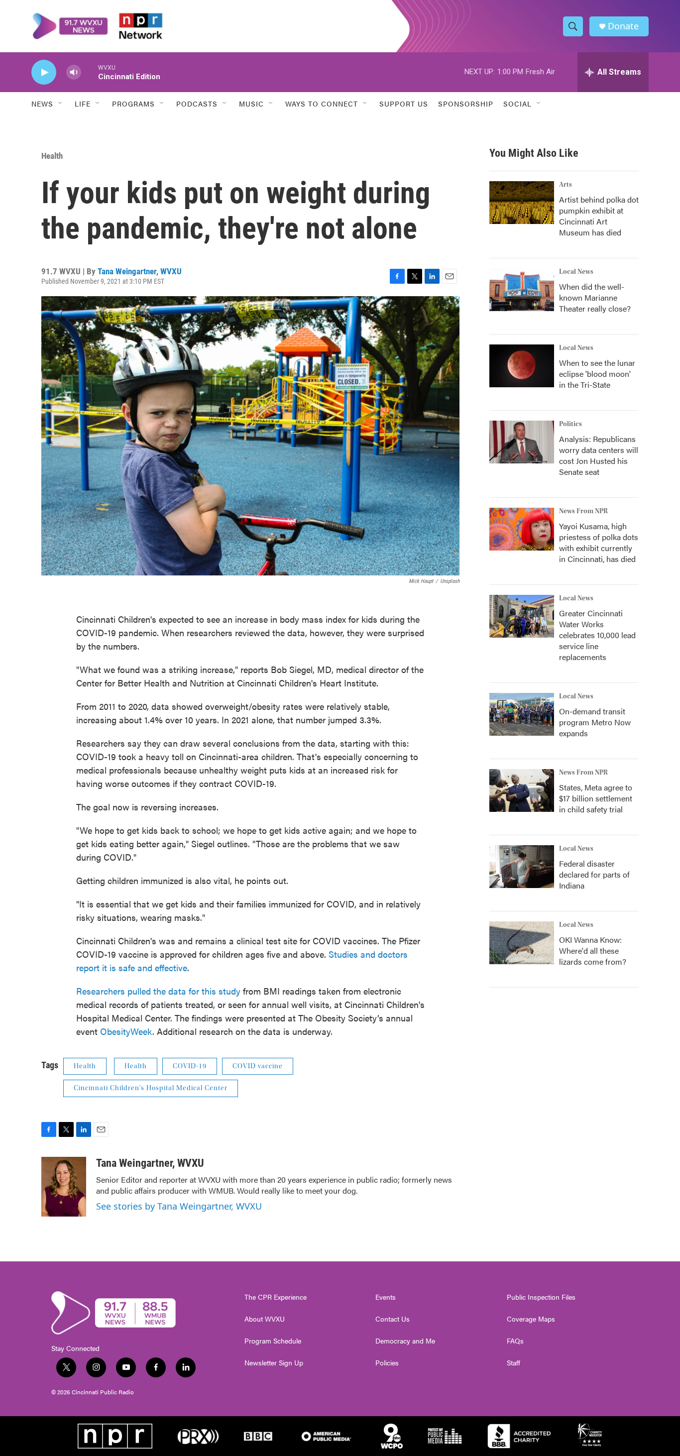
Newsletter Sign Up (273, 1363)
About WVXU (264, 1319)
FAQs (515, 1341)
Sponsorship (465, 104)
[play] (44, 72)
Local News (576, 272)
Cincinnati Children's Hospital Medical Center (150, 1088)
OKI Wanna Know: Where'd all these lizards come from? (592, 950)
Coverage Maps (531, 1319)
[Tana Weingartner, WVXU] (63, 1187)
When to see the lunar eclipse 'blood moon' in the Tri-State (597, 373)
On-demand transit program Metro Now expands (595, 722)
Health (52, 156)
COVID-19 (190, 1066)
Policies (387, 1363)
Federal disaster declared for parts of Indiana (594, 874)
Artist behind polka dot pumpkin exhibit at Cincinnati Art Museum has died (599, 216)
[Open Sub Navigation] (61, 104)
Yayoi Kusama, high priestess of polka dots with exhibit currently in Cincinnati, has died (598, 542)
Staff (513, 1363)
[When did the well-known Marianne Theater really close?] (521, 289)
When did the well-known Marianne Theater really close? (595, 297)
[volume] (73, 72)
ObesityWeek (126, 1031)
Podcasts (197, 104)
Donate (623, 26)
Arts (565, 185)
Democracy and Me (405, 1341)
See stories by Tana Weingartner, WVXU (179, 1206)
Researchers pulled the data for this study (158, 991)
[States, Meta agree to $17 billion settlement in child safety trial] (521, 790)
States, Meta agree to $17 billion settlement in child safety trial (595, 798)
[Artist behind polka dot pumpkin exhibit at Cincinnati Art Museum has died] (521, 202)
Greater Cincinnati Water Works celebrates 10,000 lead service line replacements (597, 635)
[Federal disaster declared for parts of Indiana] (521, 866)
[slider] (89, 72)
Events (385, 1297)
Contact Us (392, 1319)
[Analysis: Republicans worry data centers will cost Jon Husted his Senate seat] (521, 442)
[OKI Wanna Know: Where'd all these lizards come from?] (521, 942)
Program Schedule (272, 1341)
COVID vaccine (257, 1066)
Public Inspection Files (541, 1297)
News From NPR (583, 511)
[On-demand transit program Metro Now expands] (521, 714)
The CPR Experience (275, 1297)
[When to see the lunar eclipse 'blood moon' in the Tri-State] (521, 365)
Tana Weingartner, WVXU (140, 271)
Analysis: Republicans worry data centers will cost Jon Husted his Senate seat (598, 455)
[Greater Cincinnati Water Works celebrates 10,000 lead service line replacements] (521, 616)
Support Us (403, 104)
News (42, 104)
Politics (570, 424)
